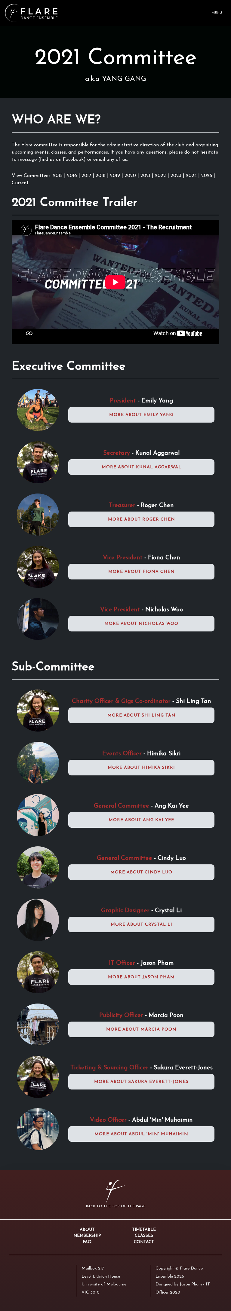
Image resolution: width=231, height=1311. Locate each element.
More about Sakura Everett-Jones (141, 1082)
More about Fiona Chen (141, 572)
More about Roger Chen (141, 519)
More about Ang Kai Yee (141, 820)
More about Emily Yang (141, 415)
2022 (161, 175)
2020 (131, 175)
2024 (192, 175)
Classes (144, 1236)
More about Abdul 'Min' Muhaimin (141, 1134)
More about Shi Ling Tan (141, 715)
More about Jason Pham (141, 977)
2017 (87, 175)
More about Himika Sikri (141, 768)
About (87, 1230)
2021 (146, 175)
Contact (144, 1242)
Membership (87, 1236)
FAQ (87, 1242)
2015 (58, 175)
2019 (116, 175)
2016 (73, 175)
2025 (207, 175)
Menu (217, 13)
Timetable (144, 1230)
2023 (177, 175)
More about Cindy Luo (141, 872)
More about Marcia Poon (141, 1029)
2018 (101, 175)
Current (20, 183)
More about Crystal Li (141, 924)
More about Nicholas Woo (141, 624)
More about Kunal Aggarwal (141, 467)
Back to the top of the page (115, 1206)
